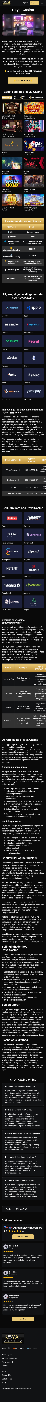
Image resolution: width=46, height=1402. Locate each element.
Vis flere (23, 1319)
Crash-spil (24, 97)
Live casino (15, 97)
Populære (5, 97)
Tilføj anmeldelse (23, 1236)
